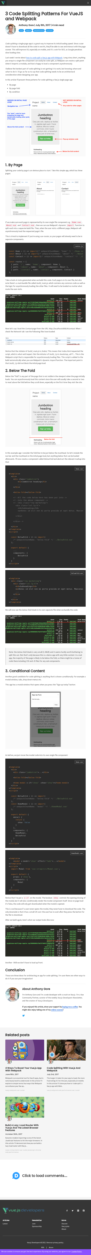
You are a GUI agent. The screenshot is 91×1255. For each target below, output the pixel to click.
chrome (38, 1150)
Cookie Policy (76, 1251)
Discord (64, 1223)
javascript (31, 1150)
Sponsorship (37, 1226)
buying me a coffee (70, 1006)
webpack (28, 30)
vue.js (21, 30)
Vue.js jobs (65, 1226)
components (14, 1150)
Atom (51, 1247)
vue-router (50, 30)
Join (33, 1223)
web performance (39, 30)
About (64, 1229)
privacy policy (58, 1242)
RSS (42, 1247)
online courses (57, 1009)
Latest (5, 1223)
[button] (88, 3)
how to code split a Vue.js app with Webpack (44, 57)
